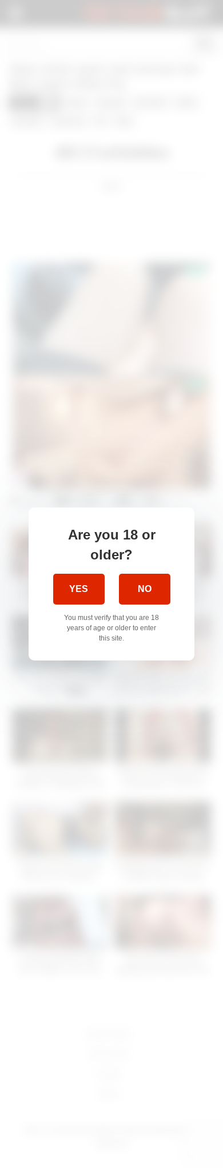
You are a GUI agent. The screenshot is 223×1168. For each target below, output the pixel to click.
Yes (78, 589)
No (145, 589)
